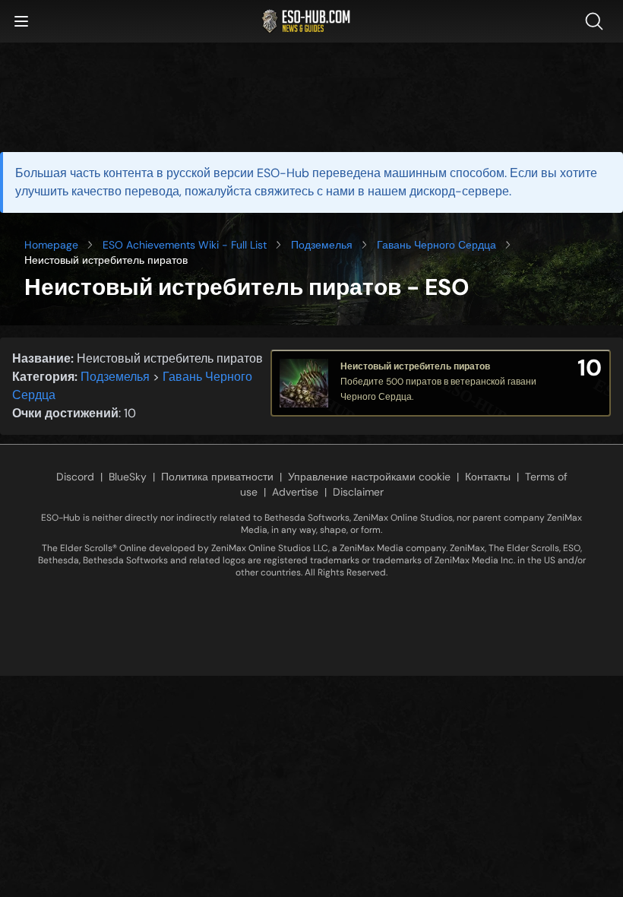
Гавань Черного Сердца (436, 245)
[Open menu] (21, 21)
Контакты (488, 476)
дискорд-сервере (459, 191)
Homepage (51, 245)
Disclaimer (358, 492)
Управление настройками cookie (369, 476)
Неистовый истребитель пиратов (415, 366)
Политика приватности (217, 476)
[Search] (597, 21)
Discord (75, 476)
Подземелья (322, 245)
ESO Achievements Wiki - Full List (185, 245)
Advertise (295, 492)
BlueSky (128, 476)
